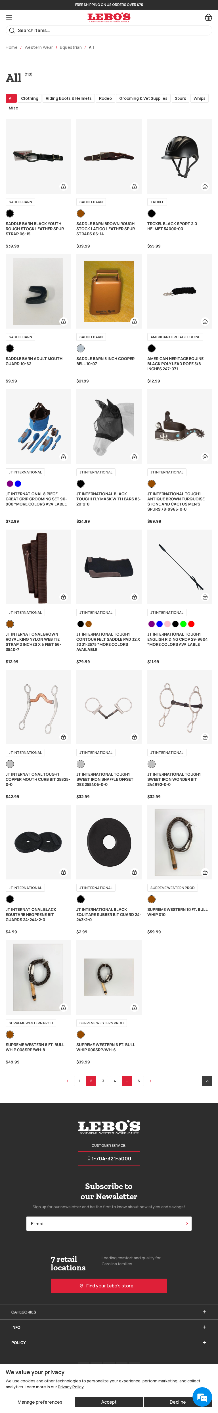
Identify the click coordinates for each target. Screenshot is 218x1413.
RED (191, 624)
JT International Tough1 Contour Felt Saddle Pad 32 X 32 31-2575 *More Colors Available (108, 642)
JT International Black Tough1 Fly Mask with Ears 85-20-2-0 (108, 499)
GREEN (183, 624)
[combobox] (109, 30)
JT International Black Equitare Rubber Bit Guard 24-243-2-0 (108, 914)
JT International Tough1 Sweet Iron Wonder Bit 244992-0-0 (174, 779)
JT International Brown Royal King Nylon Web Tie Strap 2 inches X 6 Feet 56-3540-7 (33, 642)
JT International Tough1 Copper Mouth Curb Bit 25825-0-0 (38, 779)
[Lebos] (109, 17)
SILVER (10, 764)
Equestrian (71, 47)
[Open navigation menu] (9, 17)
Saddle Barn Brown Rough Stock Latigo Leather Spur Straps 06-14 (105, 228)
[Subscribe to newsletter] (187, 1223)
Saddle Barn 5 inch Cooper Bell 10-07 (105, 361)
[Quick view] (63, 186)
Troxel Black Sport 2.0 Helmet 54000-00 (172, 226)
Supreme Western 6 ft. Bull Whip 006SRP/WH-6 (105, 1047)
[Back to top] (207, 1081)
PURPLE (10, 483)
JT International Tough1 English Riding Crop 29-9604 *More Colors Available (177, 639)
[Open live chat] (202, 1397)
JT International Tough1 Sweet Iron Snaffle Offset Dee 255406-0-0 (104, 779)
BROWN (80, 213)
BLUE (17, 483)
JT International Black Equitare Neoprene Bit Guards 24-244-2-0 (31, 914)
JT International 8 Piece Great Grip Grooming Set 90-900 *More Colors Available (36, 499)
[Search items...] (12, 30)
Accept (109, 1402)
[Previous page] (67, 1081)
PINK (167, 624)
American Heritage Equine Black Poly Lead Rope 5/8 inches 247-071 (175, 363)
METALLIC (80, 348)
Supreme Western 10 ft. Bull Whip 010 (177, 912)
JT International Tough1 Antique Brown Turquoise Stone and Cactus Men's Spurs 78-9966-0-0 (176, 501)
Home (12, 47)
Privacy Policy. (71, 1386)
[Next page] (151, 1081)
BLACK (10, 213)
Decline (178, 1402)
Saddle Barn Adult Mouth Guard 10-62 (34, 361)
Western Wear (39, 47)
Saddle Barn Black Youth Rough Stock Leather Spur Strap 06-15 (35, 228)
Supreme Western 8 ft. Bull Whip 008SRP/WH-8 (35, 1047)
